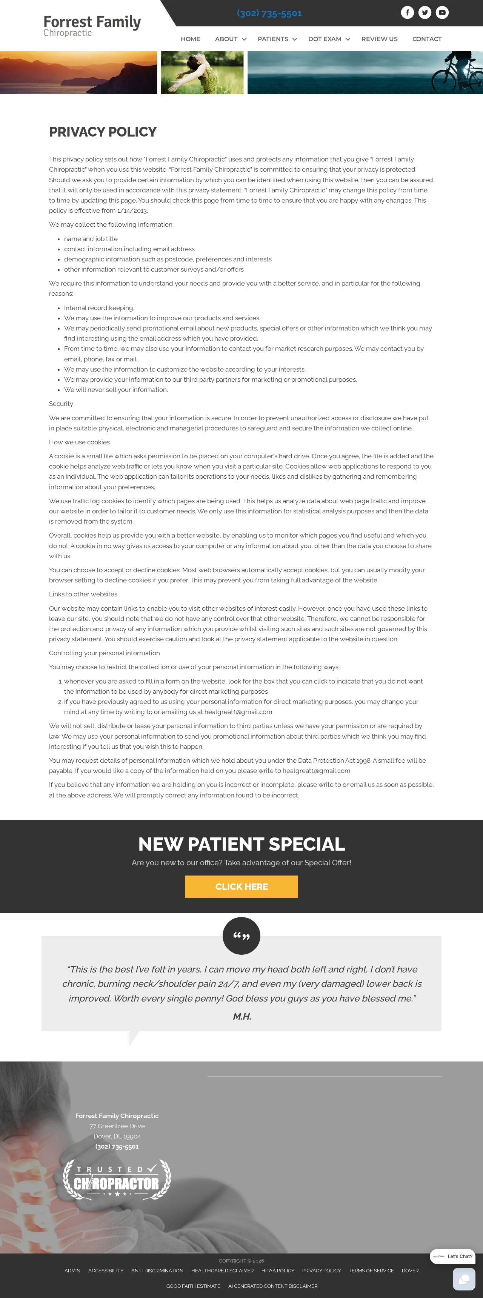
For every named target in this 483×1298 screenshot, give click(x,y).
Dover (410, 1270)
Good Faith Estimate (193, 1286)
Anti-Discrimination (157, 1270)
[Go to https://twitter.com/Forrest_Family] (425, 14)
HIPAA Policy (277, 1270)
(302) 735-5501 (269, 12)
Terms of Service (371, 1270)
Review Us (379, 39)
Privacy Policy (321, 1270)
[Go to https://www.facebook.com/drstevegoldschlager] (407, 14)
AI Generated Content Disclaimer (272, 1286)
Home (190, 39)
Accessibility (105, 1270)
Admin (72, 1270)
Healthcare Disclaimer (222, 1270)
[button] (244, 39)
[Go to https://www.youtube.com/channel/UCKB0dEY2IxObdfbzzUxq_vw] (442, 14)
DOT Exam (324, 39)
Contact (427, 39)
